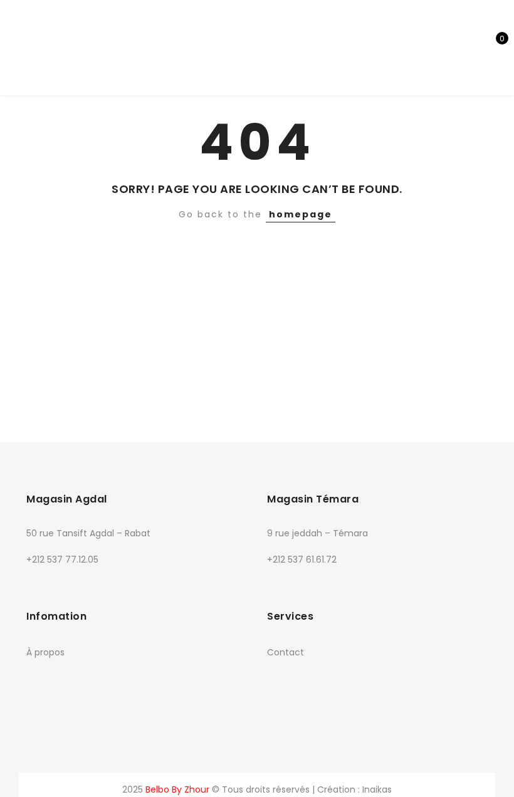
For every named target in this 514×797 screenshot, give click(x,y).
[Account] (451, 47)
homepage (300, 214)
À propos (45, 652)
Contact (285, 652)
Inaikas (377, 789)
